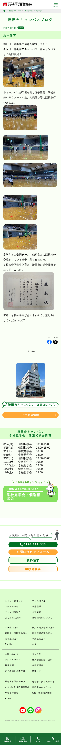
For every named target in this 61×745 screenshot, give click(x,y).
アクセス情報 (30, 414)
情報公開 (36, 671)
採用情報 (9, 665)
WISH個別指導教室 (42, 693)
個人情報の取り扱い (42, 660)
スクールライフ (13, 606)
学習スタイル (39, 601)
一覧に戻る (30, 351)
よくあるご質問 (13, 617)
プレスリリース (13, 660)
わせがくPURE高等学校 (17, 687)
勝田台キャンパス (15, 11)
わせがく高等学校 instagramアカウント (38, 710)
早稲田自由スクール (42, 687)
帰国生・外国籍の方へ (16, 633)
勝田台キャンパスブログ (33, 11)
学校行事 (21, 27)
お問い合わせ (11, 654)
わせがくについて (14, 601)
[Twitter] (55, 342)
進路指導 (36, 606)
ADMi (8, 698)
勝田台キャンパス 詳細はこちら (32, 404)
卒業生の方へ (39, 639)
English (9, 644)
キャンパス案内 (13, 612)
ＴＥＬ (38, 741)
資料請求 (33, 560)
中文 (34, 644)
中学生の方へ (11, 627)
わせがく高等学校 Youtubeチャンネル (22, 710)
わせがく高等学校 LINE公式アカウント (30, 710)
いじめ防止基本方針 (15, 671)
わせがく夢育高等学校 (43, 682)
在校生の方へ (11, 639)
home (4, 10)
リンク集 (36, 654)
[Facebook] (49, 342)
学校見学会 (33, 569)
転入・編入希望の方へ (43, 627)
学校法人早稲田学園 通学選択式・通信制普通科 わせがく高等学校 (17, 4)
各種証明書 (37, 665)
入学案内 (36, 612)
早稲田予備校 (11, 693)
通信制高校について (42, 617)
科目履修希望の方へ (42, 633)
